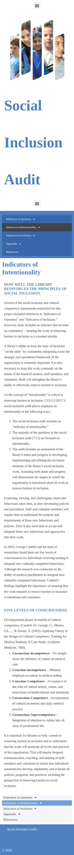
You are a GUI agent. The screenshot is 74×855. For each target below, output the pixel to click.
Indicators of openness (18, 219)
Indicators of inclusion (18, 235)
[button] (37, 5)
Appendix (11, 243)
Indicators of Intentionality (21, 227)
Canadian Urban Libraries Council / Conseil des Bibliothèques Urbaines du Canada (40, 834)
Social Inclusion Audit (33, 142)
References (12, 251)
